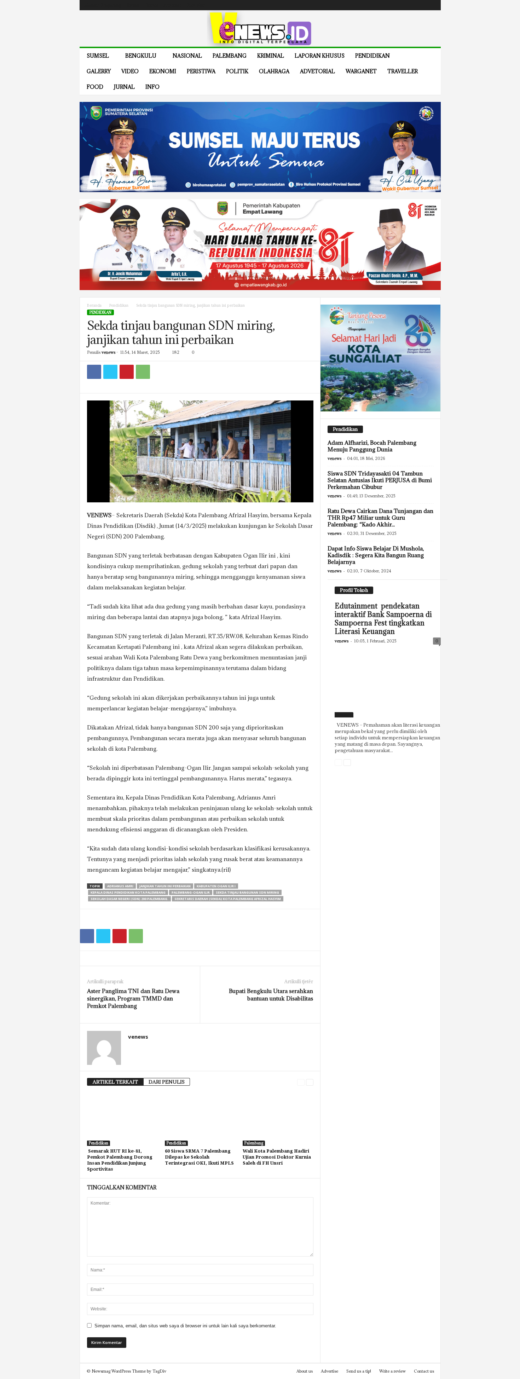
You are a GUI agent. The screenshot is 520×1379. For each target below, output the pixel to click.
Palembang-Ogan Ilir (191, 892)
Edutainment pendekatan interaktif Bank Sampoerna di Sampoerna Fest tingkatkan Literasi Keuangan (383, 618)
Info (152, 86)
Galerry (99, 71)
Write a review (392, 1371)
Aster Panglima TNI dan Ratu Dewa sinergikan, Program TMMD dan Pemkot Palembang (133, 998)
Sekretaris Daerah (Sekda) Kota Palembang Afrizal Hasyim (227, 898)
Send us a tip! (358, 1371)
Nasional (187, 55)
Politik (237, 71)
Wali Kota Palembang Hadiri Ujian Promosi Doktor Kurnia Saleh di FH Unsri (277, 1157)
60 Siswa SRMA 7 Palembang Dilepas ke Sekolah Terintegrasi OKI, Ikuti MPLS (199, 1157)
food (95, 86)
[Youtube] (431, 5)
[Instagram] (409, 5)
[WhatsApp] (143, 372)
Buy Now (196, 5)
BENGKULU (140, 55)
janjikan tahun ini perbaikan (165, 886)
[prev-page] (301, 1082)
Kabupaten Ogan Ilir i (216, 886)
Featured (344, 714)
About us (304, 1371)
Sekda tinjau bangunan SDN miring (247, 892)
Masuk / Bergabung (102, 5)
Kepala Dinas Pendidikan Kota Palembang (128, 892)
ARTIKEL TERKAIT (115, 1082)
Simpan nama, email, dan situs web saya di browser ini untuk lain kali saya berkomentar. (185, 1325)
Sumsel (98, 55)
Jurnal (124, 86)
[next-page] (309, 1082)
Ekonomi (162, 71)
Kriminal (270, 55)
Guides (151, 5)
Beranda (94, 305)
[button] (430, 71)
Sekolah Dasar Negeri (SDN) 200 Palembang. (129, 898)
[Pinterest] (127, 372)
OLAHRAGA (274, 71)
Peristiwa (201, 71)
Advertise (172, 5)
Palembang (230, 55)
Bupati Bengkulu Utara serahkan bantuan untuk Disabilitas (271, 994)
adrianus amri (120, 886)
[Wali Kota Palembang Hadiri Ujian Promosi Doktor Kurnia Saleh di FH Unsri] (278, 1119)
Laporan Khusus (320, 55)
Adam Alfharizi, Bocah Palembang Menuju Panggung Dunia (372, 446)
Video (130, 71)
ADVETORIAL (317, 71)
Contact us (424, 1371)
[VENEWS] (260, 28)
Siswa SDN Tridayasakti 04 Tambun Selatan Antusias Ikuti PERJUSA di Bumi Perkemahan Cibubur (380, 480)
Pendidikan (372, 55)
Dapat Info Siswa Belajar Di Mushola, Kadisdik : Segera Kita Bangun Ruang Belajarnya (376, 555)
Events (133, 5)
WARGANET (361, 71)
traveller (402, 71)
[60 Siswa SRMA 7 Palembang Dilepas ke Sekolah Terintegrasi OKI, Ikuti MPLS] (200, 1119)
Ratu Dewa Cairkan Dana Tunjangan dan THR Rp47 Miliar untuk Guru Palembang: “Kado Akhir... (380, 517)
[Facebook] (398, 5)
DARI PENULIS (167, 1082)
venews (108, 352)
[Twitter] (420, 5)
